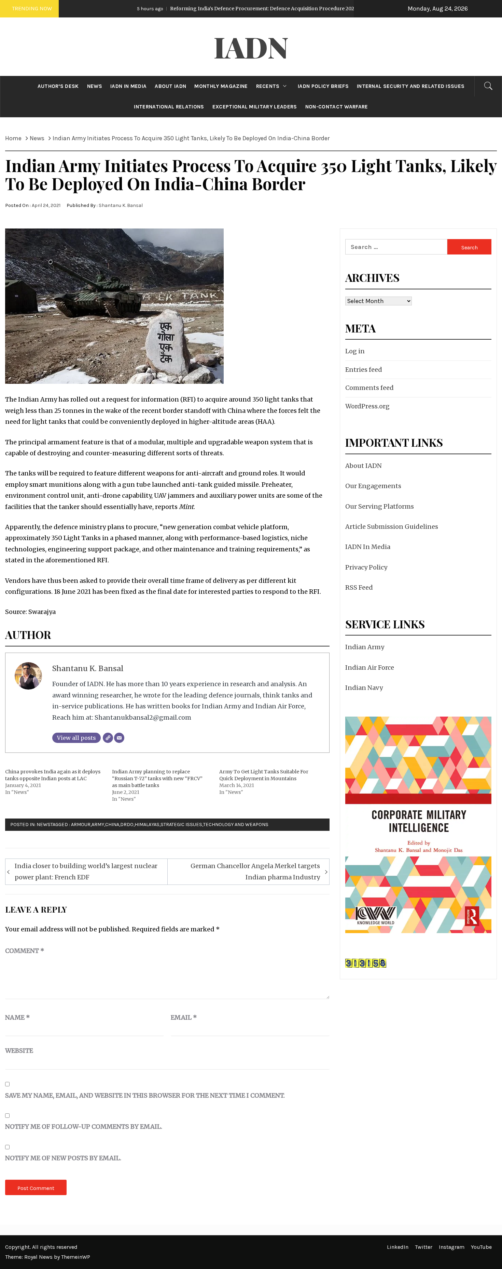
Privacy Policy (366, 567)
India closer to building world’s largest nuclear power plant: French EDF (86, 871)
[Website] (108, 738)
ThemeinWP (75, 1257)
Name (17, 1017)
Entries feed (363, 370)
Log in (355, 351)
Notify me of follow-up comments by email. (83, 1126)
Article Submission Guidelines (391, 527)
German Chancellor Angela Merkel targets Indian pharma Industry (255, 871)
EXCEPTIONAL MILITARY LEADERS (254, 107)
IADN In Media (367, 547)
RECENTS (268, 86)
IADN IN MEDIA (128, 86)
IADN (251, 46)
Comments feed (369, 388)
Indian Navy (364, 688)
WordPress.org (367, 406)
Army (98, 824)
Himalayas (147, 824)
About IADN (363, 466)
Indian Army (364, 647)
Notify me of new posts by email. (63, 1158)
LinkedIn (397, 1247)
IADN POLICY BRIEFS (323, 86)
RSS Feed (359, 587)
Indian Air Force (369, 667)
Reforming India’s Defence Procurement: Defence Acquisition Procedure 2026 (210, 8)
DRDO (127, 824)
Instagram (451, 1247)
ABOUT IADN (170, 86)
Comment (24, 951)
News (44, 824)
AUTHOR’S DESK (58, 86)
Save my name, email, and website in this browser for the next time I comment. (145, 1095)
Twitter (423, 1247)
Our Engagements (373, 486)
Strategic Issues (181, 824)
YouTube (481, 1247)
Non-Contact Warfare (336, 107)
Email (184, 1017)
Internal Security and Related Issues (411, 86)
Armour (80, 824)
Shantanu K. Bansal (121, 205)
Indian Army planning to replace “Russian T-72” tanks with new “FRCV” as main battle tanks (157, 778)
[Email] (119, 738)
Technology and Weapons (235, 824)
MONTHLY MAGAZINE (221, 86)
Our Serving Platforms (379, 506)
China (112, 824)
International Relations (169, 107)
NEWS (94, 86)
